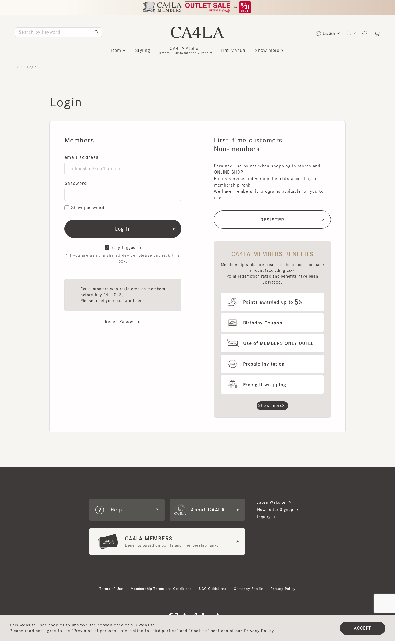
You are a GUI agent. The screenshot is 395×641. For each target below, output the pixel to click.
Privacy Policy (283, 588)
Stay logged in (126, 247)
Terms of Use (111, 588)
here (139, 301)
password (75, 183)
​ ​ (186, 50)
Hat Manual (234, 50)
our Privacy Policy (254, 631)
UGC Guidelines (213, 588)
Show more (267, 50)
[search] (97, 32)
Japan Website (271, 502)
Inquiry (264, 517)
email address (81, 157)
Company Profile (248, 588)
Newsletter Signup (275, 509)
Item (116, 50)
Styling (142, 50)
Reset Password (123, 322)
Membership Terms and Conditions (161, 588)
